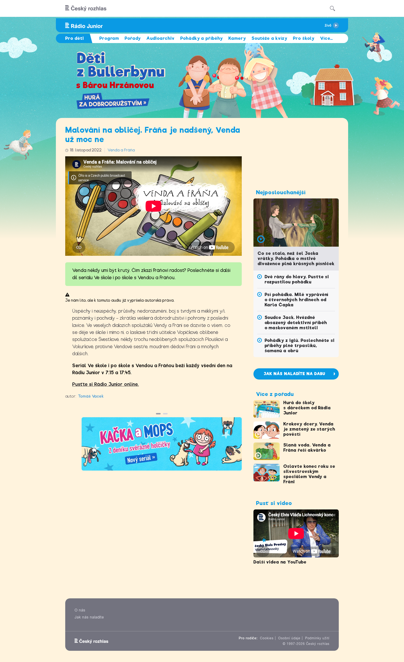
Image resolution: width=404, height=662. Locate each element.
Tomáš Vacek (91, 396)
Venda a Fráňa (121, 150)
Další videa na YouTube (280, 562)
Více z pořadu (275, 394)
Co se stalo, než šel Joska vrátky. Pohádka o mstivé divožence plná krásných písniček (296, 258)
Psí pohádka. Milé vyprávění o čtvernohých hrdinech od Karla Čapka (296, 299)
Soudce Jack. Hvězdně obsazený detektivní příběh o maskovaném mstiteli (296, 322)
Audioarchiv (160, 38)
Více (326, 38)
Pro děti (74, 38)
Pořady (133, 38)
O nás (80, 610)
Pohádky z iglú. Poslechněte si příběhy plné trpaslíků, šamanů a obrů (300, 345)
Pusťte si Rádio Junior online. (105, 384)
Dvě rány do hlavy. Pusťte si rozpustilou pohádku (297, 279)
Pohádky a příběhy (201, 38)
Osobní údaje (289, 638)
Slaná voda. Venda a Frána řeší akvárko (307, 448)
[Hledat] (332, 8)
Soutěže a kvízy (269, 38)
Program (109, 38)
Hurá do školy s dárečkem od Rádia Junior (307, 407)
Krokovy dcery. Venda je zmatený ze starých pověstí (309, 429)
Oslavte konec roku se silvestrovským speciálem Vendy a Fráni (309, 474)
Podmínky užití (317, 638)
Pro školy (303, 38)
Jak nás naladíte (89, 617)
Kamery (237, 38)
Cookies (267, 638)
